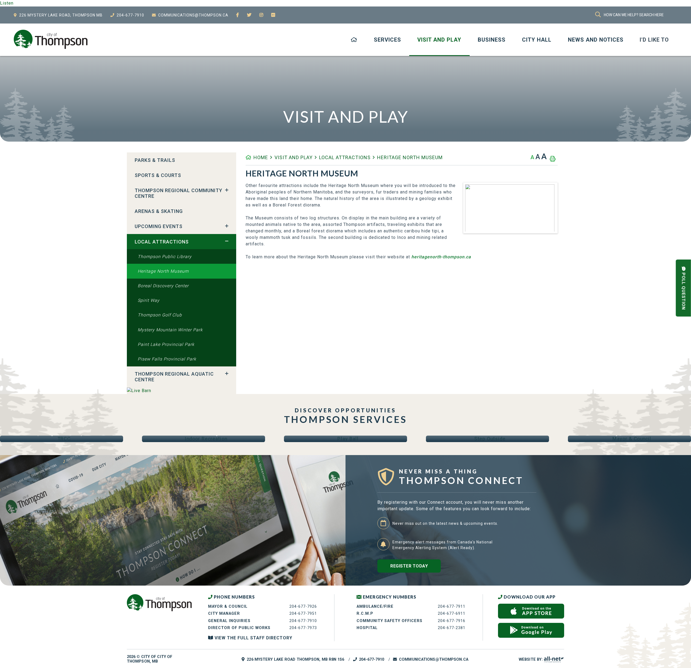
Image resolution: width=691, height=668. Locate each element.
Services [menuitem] (387, 39)
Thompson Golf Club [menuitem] (160, 315)
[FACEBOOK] (237, 15)
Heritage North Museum (410, 157)
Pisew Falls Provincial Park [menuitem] (167, 359)
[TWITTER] (249, 15)
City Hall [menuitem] (536, 39)
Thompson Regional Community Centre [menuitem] (178, 193)
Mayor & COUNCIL (228, 606)
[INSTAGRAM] (261, 15)
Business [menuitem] (492, 39)
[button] (226, 190)
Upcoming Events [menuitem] (158, 226)
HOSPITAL (367, 628)
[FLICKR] (273, 15)
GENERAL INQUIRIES (229, 621)
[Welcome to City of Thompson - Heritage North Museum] (50, 39)
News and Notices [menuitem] (596, 39)
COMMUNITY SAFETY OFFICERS (389, 621)
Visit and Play (294, 157)
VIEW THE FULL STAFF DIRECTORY (252, 637)
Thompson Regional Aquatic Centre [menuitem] (174, 376)
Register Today (409, 566)
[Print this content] (553, 159)
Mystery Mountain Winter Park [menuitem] (170, 329)
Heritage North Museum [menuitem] (163, 271)
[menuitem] (354, 40)
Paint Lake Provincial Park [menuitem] (166, 344)
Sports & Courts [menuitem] (158, 175)
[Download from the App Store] (531, 611)
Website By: (531, 659)
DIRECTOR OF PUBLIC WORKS (239, 628)
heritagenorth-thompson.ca (441, 256)
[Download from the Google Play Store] (531, 630)
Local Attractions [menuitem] (162, 242)
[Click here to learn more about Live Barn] (181, 390)
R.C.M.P (365, 613)
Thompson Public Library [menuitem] (165, 256)
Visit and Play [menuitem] (439, 39)
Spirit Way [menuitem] (149, 300)
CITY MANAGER (224, 613)
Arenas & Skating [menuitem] (159, 211)
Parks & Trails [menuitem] (155, 160)
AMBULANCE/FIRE (375, 606)
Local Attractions (345, 157)
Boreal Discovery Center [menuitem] (163, 285)
